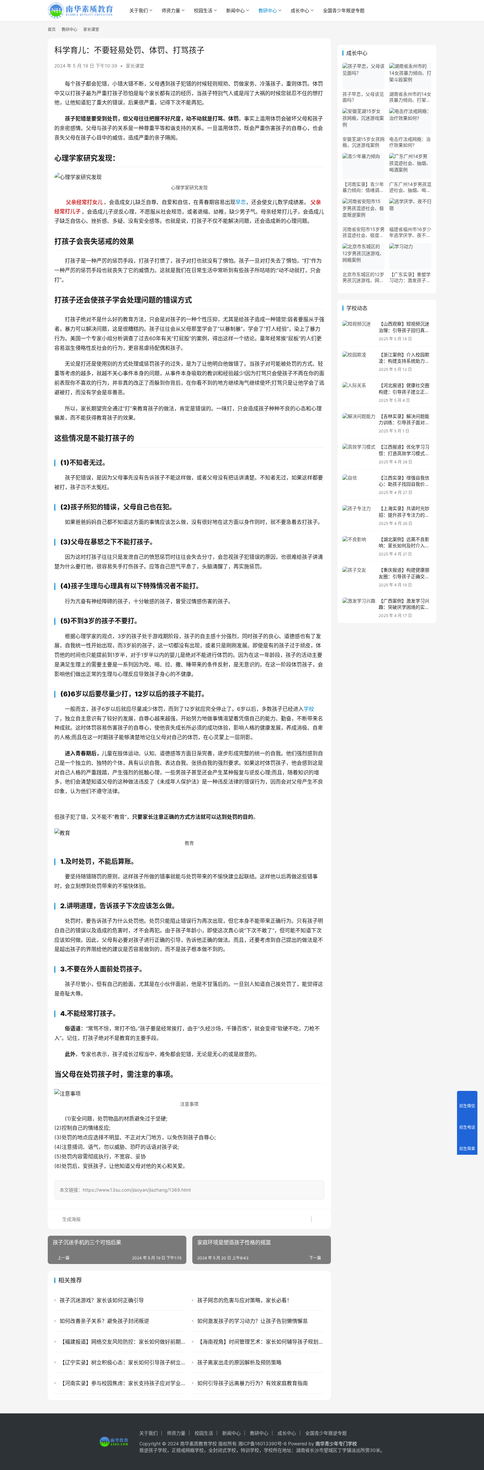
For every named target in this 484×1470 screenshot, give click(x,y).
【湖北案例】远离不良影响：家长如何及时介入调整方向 (404, 545)
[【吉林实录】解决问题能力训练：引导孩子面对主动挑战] (358, 423)
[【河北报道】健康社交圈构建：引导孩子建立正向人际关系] (358, 392)
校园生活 (203, 10)
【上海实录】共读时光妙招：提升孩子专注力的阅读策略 (404, 514)
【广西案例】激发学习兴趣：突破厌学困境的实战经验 (404, 607)
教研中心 (267, 10)
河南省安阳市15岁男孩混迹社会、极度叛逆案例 (363, 232)
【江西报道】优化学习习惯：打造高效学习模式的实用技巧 (404, 453)
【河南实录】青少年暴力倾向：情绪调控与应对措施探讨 (363, 187)
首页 (52, 29)
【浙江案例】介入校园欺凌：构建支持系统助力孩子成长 (404, 361)
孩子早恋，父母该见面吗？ (363, 97)
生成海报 (71, 1219)
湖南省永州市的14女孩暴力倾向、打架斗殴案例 (410, 97)
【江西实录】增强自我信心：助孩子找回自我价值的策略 (404, 484)
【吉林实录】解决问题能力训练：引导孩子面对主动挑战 (404, 422)
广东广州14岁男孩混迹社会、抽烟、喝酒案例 (410, 187)
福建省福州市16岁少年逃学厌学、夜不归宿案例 (410, 232)
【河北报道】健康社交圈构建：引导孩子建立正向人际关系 (404, 391)
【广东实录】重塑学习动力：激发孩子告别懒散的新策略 (410, 277)
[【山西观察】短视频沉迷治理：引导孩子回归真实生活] (358, 331)
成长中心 (300, 10)
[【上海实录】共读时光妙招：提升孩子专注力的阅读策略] (358, 515)
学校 (309, 709)
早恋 (240, 202)
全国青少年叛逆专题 (343, 10)
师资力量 (171, 10)
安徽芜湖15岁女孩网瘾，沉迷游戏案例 (363, 142)
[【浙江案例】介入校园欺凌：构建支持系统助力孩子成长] (358, 361)
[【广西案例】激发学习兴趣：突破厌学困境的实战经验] (358, 608)
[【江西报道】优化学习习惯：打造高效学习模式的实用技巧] (358, 454)
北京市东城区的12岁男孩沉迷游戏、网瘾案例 (363, 277)
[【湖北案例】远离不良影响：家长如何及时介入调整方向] (358, 546)
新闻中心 (235, 10)
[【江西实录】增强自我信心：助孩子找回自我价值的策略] (358, 485)
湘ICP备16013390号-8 (262, 1443)
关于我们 (138, 10)
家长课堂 (135, 65)
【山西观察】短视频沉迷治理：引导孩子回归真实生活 (404, 330)
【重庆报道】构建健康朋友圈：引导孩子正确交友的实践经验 (404, 576)
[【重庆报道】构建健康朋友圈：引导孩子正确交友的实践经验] (358, 577)
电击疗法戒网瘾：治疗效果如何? (410, 142)
